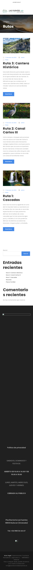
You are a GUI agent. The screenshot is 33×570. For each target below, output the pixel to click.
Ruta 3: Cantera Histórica (16, 65)
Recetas (8, 280)
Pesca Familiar (11, 282)
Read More (8, 94)
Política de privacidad (16, 447)
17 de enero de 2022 (10, 57)
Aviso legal (7, 555)
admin (22, 57)
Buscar (5, 250)
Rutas (6, 60)
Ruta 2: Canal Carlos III (14, 130)
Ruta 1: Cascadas (11, 198)
